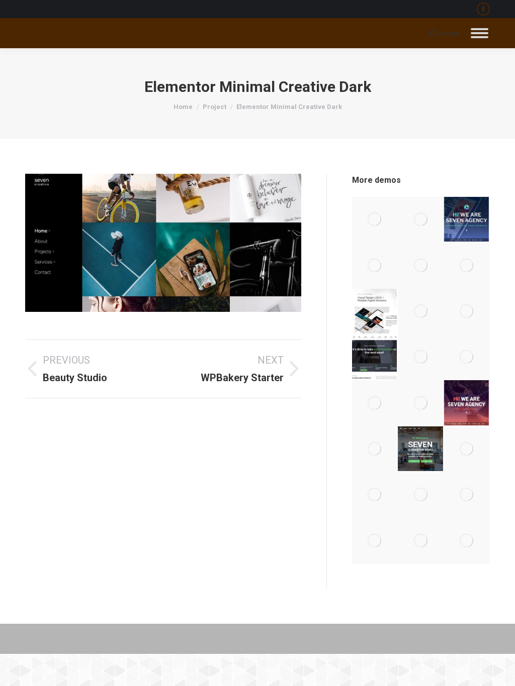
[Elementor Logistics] (467, 265)
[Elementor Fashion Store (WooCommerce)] (375, 265)
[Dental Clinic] (467, 495)
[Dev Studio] (467, 540)
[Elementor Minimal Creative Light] (375, 311)
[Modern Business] (421, 540)
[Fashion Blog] (467, 357)
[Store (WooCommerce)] (375, 449)
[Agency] (467, 403)
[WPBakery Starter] (467, 449)
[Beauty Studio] (421, 495)
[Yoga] (375, 540)
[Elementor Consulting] (375, 357)
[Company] (375, 403)
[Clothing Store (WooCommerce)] (467, 311)
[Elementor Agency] (467, 220)
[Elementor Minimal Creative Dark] (375, 495)
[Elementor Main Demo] (375, 220)
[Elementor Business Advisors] (421, 357)
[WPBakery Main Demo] (421, 220)
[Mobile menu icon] (479, 33)
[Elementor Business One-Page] (421, 311)
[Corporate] (421, 403)
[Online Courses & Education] (421, 265)
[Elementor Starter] (421, 449)
